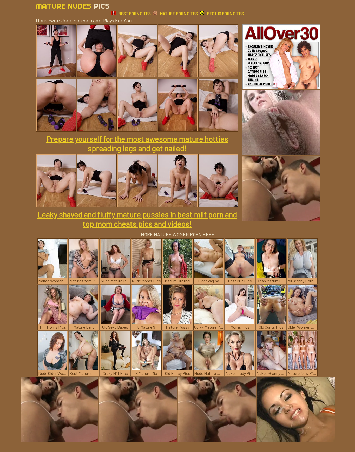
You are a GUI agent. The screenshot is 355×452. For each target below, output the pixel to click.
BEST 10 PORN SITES (225, 13)
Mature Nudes (73, 5)
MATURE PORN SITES (179, 13)
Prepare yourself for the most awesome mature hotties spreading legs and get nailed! (137, 143)
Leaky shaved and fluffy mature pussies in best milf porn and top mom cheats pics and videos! (137, 219)
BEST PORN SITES (134, 13)
